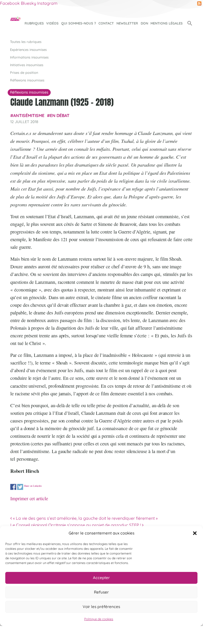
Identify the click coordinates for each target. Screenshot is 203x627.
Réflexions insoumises (27, 80)
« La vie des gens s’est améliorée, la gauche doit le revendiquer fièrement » (85, 518)
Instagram (47, 3)
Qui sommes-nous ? (78, 23)
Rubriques (34, 23)
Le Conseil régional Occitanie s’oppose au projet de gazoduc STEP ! (76, 525)
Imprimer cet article (29, 498)
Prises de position (24, 72)
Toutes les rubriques (25, 42)
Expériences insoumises (28, 49)
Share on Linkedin (33, 486)
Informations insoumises (29, 57)
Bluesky (28, 3)
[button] (194, 533)
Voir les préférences (101, 606)
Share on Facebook (13, 487)
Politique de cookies (98, 619)
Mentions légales (166, 23)
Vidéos (52, 23)
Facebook (10, 3)
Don (144, 23)
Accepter (101, 577)
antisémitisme (28, 115)
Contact (106, 23)
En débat (59, 115)
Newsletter (127, 23)
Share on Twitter (20, 487)
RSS (199, 3)
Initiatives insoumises (26, 65)
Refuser (101, 592)
